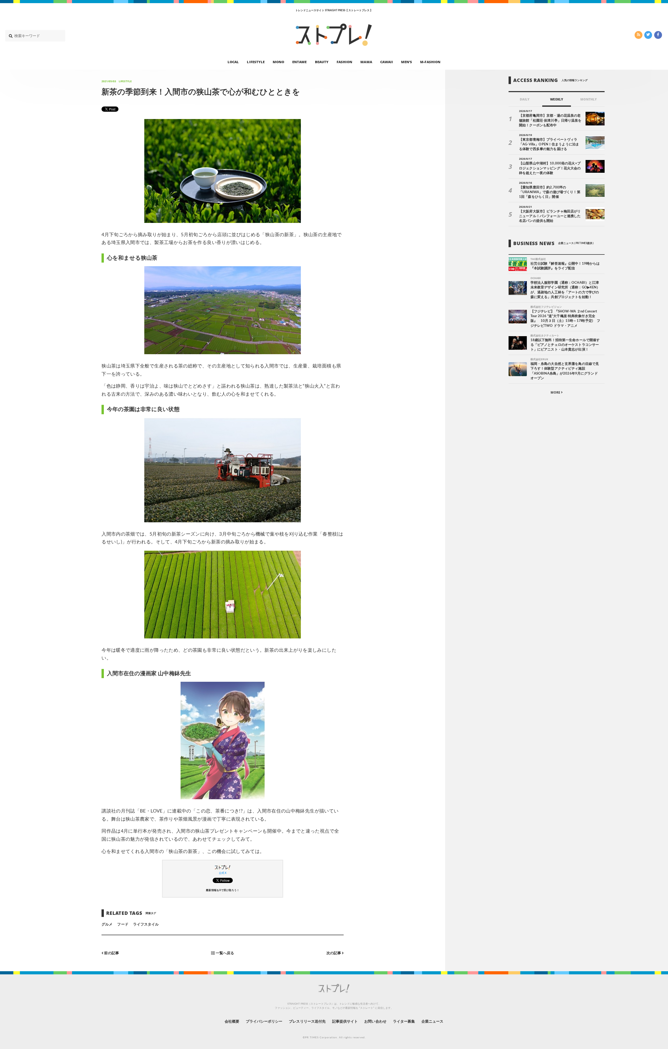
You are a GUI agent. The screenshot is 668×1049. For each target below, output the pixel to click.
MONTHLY (588, 99)
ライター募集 (404, 1021)
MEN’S (406, 61)
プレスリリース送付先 (307, 1021)
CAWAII (386, 61)
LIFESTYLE (255, 61)
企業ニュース (432, 1021)
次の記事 (334, 953)
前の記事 (111, 953)
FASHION (344, 61)
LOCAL (233, 61)
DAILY (524, 99)
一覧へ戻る (224, 953)
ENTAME (299, 61)
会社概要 (232, 1021)
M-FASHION (430, 61)
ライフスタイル (146, 924)
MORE (556, 392)
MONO (278, 61)
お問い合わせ (375, 1021)
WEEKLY (556, 99)
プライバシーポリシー (264, 1021)
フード (122, 924)
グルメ (107, 924)
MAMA (366, 61)
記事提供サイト (345, 1021)
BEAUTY (322, 61)
